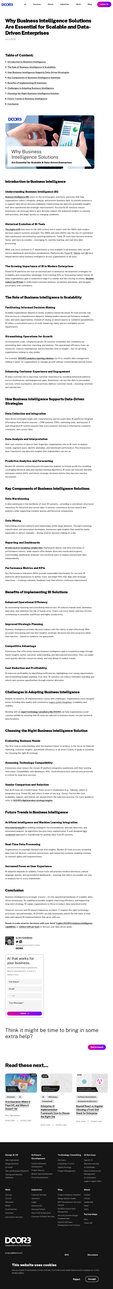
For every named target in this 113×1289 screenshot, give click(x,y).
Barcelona (93, 1255)
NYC (67, 1255)
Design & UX (11, 1155)
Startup (8, 1195)
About (87, 1189)
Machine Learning (91, 1164)
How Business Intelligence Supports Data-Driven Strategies (38, 72)
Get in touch (96, 1047)
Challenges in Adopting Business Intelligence (30, 88)
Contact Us (104, 4)
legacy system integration (60, 702)
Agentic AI (88, 1160)
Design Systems (12, 1164)
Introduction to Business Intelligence (26, 62)
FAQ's (86, 1209)
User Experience (12, 1160)
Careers (87, 1195)
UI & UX (8, 1198)
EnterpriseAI (47, 1101)
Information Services (14, 1217)
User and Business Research (16, 1171)
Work (7, 1189)
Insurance (11, 1097)
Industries (36, 1189)
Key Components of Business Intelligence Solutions (33, 77)
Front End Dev (11, 1209)
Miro (86, 1219)
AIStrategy (52, 1097)
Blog (60, 1189)
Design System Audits (67, 1198)
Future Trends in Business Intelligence (27, 98)
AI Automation (90, 1178)
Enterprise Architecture (87, 1101)
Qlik (86, 253)
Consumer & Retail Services (43, 1217)
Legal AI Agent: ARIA (92, 1181)
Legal (33, 1202)
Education (9, 1202)
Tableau (76, 253)
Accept (92, 1279)
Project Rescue (37, 1170)
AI (20, 1097)
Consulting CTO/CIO (66, 1164)
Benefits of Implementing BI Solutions (27, 83)
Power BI (68, 253)
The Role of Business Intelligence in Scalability (31, 67)
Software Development (87, 1097)
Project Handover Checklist (69, 1195)
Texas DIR (88, 1223)
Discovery (62, 1160)
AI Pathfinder (89, 1167)
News (86, 1206)
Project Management (66, 1171)
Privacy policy (18, 1273)
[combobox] (10, 995)
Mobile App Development (42, 1174)
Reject (76, 1279)
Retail (7, 1206)
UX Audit (8, 1167)
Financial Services (39, 1195)
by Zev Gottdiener (24, 937)
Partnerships (90, 1214)
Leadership (88, 1202)
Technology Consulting (69, 1155)
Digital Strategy (64, 1167)
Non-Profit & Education (41, 1213)
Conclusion (13, 104)
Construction (36, 1206)
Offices (87, 1198)
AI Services (90, 1155)
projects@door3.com (13, 1253)
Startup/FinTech (38, 1209)
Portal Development (39, 1178)
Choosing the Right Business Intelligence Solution (33, 93)
